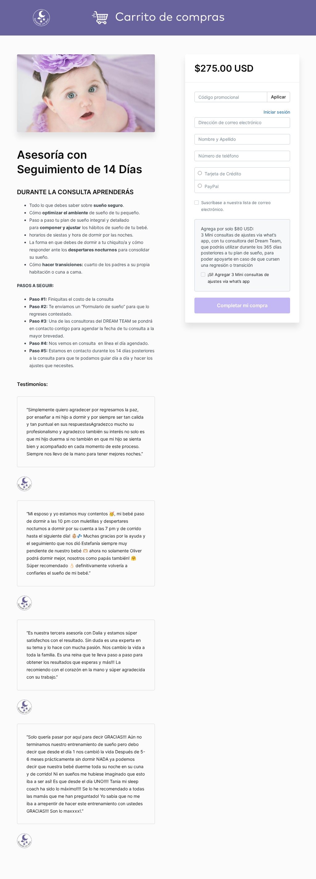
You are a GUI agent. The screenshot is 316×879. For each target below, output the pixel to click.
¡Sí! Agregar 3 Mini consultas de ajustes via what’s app (238, 278)
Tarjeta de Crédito (222, 173)
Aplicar (278, 96)
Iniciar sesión (277, 112)
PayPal (210, 186)
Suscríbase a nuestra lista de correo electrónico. (236, 206)
